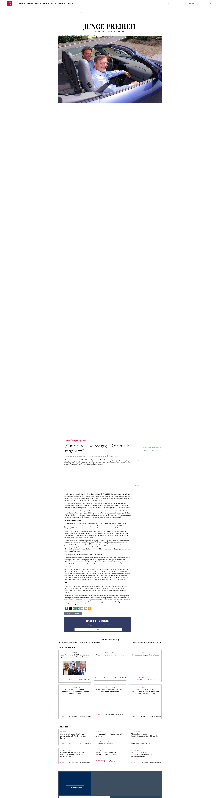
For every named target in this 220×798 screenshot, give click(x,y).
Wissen (45, 3)
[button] (168, 3)
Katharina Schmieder (100, 760)
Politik (21, 3)
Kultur (52, 3)
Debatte (36, 3)
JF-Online (61, 679)
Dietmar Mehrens (99, 741)
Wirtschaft (30, 3)
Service (69, 3)
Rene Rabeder (142, 678)
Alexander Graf (134, 741)
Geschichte (68, 456)
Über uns (60, 3)
